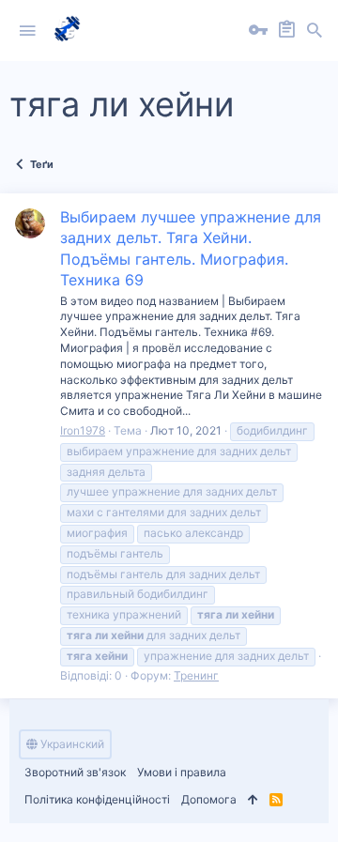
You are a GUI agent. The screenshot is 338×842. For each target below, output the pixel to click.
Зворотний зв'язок (75, 772)
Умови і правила (181, 772)
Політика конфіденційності (97, 799)
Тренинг (196, 675)
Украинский (71, 744)
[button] (27, 31)
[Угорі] (253, 800)
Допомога (209, 799)
